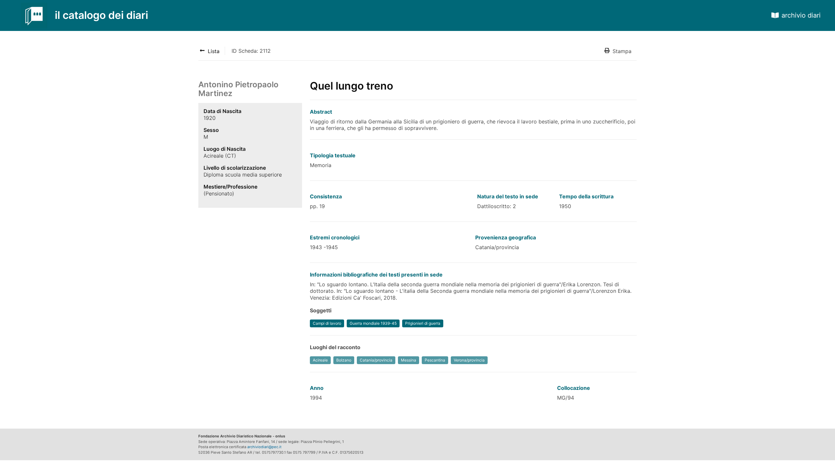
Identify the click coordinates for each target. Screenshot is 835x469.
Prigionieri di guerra (422, 323)
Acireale (320, 360)
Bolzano (343, 360)
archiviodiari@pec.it (264, 447)
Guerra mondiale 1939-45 (373, 323)
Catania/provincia (376, 360)
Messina (408, 360)
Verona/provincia (469, 360)
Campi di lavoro (327, 323)
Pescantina (435, 360)
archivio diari (801, 15)
